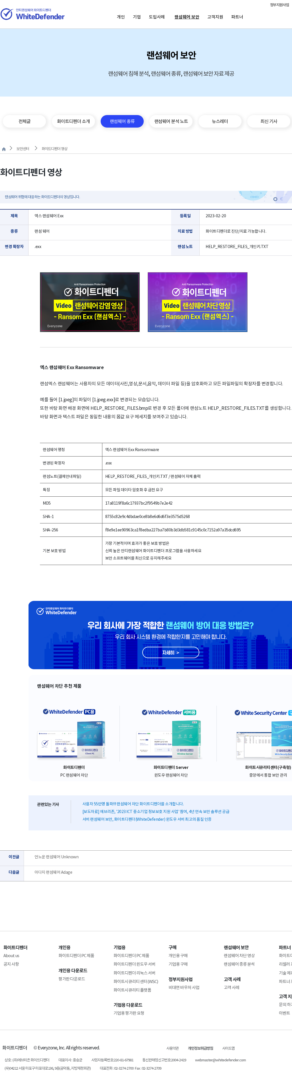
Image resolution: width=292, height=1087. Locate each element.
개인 (121, 17)
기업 (137, 17)
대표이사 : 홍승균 (70, 1060)
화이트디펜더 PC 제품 (76, 955)
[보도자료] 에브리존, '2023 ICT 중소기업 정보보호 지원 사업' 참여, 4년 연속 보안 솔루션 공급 (156, 811)
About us (11, 955)
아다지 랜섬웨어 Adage (53, 872)
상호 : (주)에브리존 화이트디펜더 (27, 1060)
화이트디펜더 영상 (54, 148)
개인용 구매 (178, 955)
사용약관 (172, 1048)
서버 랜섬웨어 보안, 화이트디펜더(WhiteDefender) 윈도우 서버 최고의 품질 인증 (147, 819)
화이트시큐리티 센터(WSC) (135, 981)
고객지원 (215, 17)
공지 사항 (11, 964)
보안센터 (23, 148)
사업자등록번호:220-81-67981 (112, 1060)
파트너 (237, 17)
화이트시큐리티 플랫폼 (132, 990)
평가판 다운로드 (71, 979)
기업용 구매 (178, 964)
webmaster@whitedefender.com (220, 1060)
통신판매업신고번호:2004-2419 (164, 1060)
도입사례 (157, 17)
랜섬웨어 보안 (187, 17)
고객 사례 (231, 987)
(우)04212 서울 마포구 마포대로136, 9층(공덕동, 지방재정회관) (48, 1068)
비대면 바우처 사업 (184, 987)
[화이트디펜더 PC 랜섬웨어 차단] (74, 733)
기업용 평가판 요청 (128, 1013)
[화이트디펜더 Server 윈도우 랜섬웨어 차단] (171, 733)
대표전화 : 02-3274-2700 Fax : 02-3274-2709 (130, 1068)
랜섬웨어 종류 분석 (239, 964)
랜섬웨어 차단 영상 (239, 955)
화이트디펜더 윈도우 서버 (134, 964)
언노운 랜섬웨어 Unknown (56, 856)
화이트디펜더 (14, 1048)
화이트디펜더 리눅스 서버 (134, 973)
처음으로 (4, 149)
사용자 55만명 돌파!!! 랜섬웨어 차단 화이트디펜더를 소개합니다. (133, 803)
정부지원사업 (279, 5)
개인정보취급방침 (200, 1048)
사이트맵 (228, 1048)
